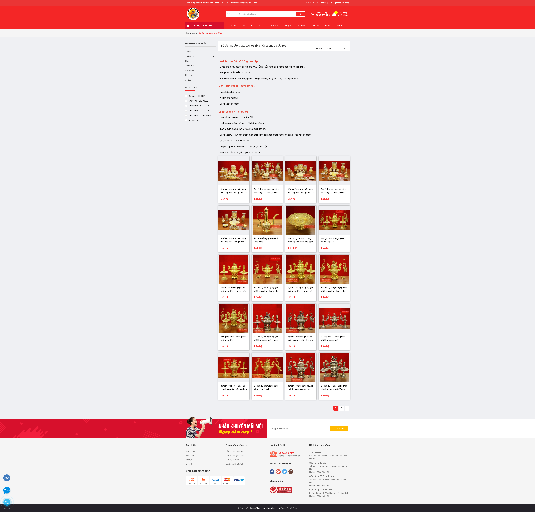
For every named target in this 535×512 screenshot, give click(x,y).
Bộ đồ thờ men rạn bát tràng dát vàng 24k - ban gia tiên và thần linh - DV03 (234, 241)
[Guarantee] (281, 490)
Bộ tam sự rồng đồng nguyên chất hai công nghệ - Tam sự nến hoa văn (334, 389)
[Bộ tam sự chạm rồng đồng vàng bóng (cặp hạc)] (267, 367)
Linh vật (188, 75)
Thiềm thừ (189, 56)
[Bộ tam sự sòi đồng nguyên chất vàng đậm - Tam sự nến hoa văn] (233, 269)
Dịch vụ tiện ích (232, 460)
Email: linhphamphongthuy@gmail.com (241, 3)
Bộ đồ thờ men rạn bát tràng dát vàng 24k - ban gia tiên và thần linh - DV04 (334, 192)
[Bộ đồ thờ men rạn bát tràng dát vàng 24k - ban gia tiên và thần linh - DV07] (233, 170)
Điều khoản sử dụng (234, 451)
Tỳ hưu (188, 51)
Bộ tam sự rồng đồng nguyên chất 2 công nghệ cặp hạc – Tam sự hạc (300, 389)
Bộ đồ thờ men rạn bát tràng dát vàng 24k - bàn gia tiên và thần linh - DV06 (267, 192)
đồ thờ (188, 80)
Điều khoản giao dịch (235, 455)
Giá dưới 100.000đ (196, 96)
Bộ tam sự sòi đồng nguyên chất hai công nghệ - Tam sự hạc (300, 340)
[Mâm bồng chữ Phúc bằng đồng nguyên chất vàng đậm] (300, 220)
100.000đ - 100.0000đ (198, 101)
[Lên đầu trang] (527, 495)
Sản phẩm (190, 455)
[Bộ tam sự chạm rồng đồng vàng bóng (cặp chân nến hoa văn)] (233, 367)
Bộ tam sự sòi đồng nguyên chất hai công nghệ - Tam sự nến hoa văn (266, 340)
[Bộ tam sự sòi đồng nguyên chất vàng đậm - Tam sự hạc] (267, 269)
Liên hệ (189, 464)
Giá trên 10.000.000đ (197, 120)
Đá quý (188, 61)
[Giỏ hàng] (334, 14)
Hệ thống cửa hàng (341, 3)
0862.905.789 (323, 15)
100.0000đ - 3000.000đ (198, 106)
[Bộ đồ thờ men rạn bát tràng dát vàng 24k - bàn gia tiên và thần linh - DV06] (267, 170)
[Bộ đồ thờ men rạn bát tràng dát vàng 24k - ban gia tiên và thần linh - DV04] (334, 170)
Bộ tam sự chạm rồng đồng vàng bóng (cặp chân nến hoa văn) (234, 389)
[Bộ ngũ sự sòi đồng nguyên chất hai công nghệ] (334, 318)
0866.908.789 (323, 485)
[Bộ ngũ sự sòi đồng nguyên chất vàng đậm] (334, 220)
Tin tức (189, 460)
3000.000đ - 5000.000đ (198, 111)
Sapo (295, 508)
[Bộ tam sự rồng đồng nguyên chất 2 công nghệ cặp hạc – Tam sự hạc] (300, 367)
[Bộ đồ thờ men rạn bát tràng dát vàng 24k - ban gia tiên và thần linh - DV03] (233, 220)
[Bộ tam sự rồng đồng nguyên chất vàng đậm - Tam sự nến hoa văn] (300, 269)
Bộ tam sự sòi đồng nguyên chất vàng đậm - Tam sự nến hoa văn (233, 291)
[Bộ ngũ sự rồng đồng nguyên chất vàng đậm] (233, 318)
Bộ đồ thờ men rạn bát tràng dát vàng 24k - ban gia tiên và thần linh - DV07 (234, 192)
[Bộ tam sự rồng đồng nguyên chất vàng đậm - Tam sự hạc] (334, 269)
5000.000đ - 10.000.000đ (199, 115)
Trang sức (189, 66)
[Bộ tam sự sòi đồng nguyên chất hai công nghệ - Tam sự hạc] (300, 318)
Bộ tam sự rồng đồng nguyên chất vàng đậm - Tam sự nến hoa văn (300, 291)
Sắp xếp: (318, 49)
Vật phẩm (189, 70)
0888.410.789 (323, 496)
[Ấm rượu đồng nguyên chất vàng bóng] (267, 220)
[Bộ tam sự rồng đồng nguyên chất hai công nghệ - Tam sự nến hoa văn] (334, 367)
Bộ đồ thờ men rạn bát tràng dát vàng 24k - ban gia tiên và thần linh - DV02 (301, 192)
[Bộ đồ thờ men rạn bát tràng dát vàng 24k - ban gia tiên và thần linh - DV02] (300, 170)
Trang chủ (190, 451)
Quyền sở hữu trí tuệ (234, 464)
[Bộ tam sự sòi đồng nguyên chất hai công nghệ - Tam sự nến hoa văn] (267, 318)
